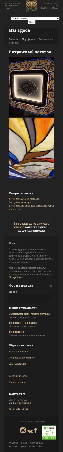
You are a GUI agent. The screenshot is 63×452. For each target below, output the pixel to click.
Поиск (13, 291)
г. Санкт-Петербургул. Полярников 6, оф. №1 (12, 5)
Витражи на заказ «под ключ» (31, 225)
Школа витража (18, 382)
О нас (24, 443)
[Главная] (31, 6)
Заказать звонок (18, 351)
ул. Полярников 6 (20, 403)
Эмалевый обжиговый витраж (29, 313)
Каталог (13, 447)
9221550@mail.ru (17, 363)
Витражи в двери (20, 202)
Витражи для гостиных (24, 198)
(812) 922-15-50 (19, 408)
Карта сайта (36, 447)
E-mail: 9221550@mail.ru (49, 8)
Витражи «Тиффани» (23, 322)
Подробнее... (17, 277)
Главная (13, 39)
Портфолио (28, 39)
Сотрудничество (18, 375)
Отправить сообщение (21, 357)
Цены (23, 447)
